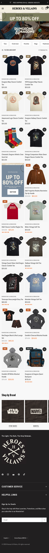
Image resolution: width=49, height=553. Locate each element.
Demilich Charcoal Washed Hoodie (36, 335)
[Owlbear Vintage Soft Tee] (36, 246)
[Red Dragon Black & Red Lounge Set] (13, 319)
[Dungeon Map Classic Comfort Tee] (13, 65)
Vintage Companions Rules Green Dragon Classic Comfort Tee (36, 155)
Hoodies (26, 44)
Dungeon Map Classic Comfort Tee (12, 83)
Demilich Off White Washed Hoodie (10, 375)
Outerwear (15, 44)
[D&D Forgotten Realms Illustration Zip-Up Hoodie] (36, 174)
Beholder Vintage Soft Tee (33, 299)
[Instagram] (9, 474)
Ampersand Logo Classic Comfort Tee (12, 119)
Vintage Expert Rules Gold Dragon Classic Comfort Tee (13, 264)
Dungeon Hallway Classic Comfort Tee (36, 119)
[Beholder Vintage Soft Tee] (36, 283)
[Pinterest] (20, 474)
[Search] (42, 8)
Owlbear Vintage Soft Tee (33, 263)
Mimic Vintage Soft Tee (32, 227)
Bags (35, 44)
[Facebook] (4, 474)
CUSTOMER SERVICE (12, 486)
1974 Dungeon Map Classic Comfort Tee (34, 83)
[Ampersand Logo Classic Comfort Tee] (13, 101)
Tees (5, 44)
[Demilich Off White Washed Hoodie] (13, 357)
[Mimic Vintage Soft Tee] (36, 210)
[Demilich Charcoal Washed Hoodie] (36, 319)
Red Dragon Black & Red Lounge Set (12, 336)
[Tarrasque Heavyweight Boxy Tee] (13, 283)
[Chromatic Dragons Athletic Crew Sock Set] (13, 138)
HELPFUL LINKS (9, 494)
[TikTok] (25, 474)
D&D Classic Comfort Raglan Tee (12, 227)
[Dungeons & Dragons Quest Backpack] (36, 357)
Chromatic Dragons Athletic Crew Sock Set (12, 155)
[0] (45, 8)
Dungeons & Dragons (9, 79)
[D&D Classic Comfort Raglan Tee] (13, 210)
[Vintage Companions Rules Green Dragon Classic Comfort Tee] (36, 138)
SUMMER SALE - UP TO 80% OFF (31, 3)
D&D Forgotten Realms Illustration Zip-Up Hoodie (36, 192)
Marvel (36, 426)
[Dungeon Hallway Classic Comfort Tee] (36, 101)
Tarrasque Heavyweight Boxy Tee (12, 299)
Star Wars (13, 426)
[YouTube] (15, 474)
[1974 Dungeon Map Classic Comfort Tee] (36, 65)
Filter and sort (10, 50)
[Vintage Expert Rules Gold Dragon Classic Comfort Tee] (13, 246)
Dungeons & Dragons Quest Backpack (34, 375)
